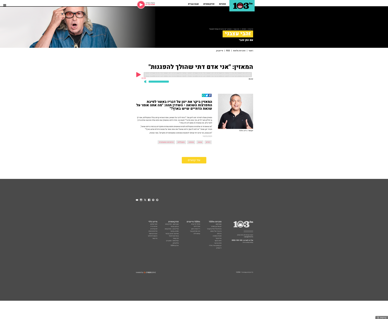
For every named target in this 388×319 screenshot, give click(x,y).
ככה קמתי (176, 238)
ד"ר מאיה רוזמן (195, 229)
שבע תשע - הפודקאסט (172, 224)
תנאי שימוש (153, 224)
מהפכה (191, 142)
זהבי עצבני (236, 29)
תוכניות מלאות (239, 51)
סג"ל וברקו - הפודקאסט (172, 229)
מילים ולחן (176, 243)
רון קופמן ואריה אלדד (215, 245)
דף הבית (250, 29)
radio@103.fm (248, 237)
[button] (222, 3)
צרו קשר (154, 238)
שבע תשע (218, 224)
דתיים (208, 142)
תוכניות (244, 29)
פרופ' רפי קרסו (195, 224)
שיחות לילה (196, 233)
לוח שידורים (153, 229)
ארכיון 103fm (174, 245)
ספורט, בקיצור (174, 231)
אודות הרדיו (153, 226)
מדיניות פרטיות (153, 231)
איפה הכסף (218, 240)
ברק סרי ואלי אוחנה (215, 231)
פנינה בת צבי (217, 243)
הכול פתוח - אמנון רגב (172, 240)
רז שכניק (218, 248)
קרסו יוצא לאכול (174, 236)
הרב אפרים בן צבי (195, 231)
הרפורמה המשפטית (166, 142)
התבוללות (181, 142)
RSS (228, 51)
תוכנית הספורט (217, 236)
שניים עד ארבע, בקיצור (172, 233)
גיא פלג (219, 233)
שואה (200, 142)
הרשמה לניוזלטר (152, 236)
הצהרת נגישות (153, 233)
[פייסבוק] (210, 95)
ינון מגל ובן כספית (216, 226)
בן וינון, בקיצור (175, 226)
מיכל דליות (197, 226)
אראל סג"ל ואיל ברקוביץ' (214, 229)
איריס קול (218, 238)
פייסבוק (219, 51)
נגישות (382, 317)
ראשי (251, 51)
